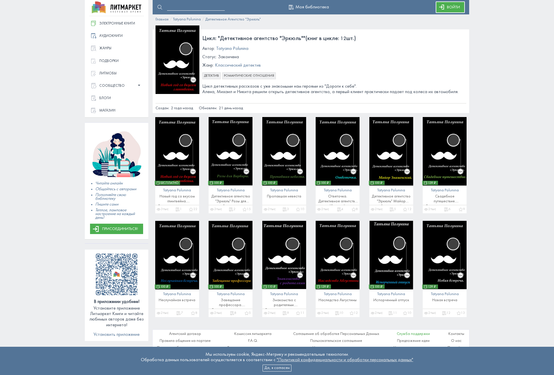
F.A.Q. (253, 341)
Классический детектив (238, 65)
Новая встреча (444, 300)
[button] (116, 86)
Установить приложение (116, 334)
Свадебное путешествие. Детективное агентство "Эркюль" (444, 200)
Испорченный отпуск (391, 300)
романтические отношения (249, 76)
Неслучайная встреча (177, 300)
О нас (456, 341)
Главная (162, 19)
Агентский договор (185, 334)
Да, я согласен (277, 368)
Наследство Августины (338, 300)
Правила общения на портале (185, 341)
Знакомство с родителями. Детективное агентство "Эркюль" (284, 303)
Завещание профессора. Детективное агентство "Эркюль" (230, 303)
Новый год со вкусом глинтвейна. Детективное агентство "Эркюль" (177, 200)
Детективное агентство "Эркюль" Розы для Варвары (230, 200)
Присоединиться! (120, 229)
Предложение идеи (413, 341)
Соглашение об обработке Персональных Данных (336, 334)
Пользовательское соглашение (336, 341)
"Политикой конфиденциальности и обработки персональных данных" (345, 360)
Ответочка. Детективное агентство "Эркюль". (337, 200)
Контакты (456, 334)
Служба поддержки (413, 334)
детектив (211, 76)
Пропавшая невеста (284, 196)
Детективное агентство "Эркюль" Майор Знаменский (391, 200)
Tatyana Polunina (187, 19)
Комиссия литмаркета (253, 334)
